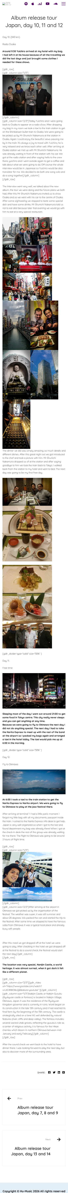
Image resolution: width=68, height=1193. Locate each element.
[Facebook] (49, 1072)
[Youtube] (47, 3)
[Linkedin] (59, 1072)
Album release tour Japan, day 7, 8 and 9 (37, 1106)
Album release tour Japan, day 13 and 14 (31, 1147)
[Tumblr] (64, 1072)
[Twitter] (54, 1072)
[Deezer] (39, 3)
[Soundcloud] (55, 3)
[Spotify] (26, 3)
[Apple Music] (33, 3)
